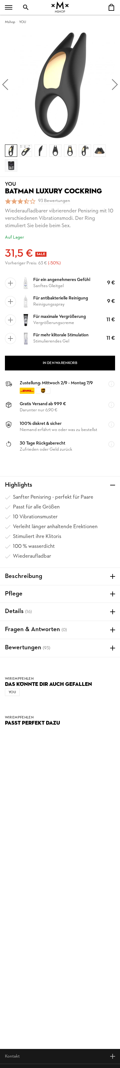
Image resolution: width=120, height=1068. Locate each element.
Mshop (10, 22)
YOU (22, 22)
